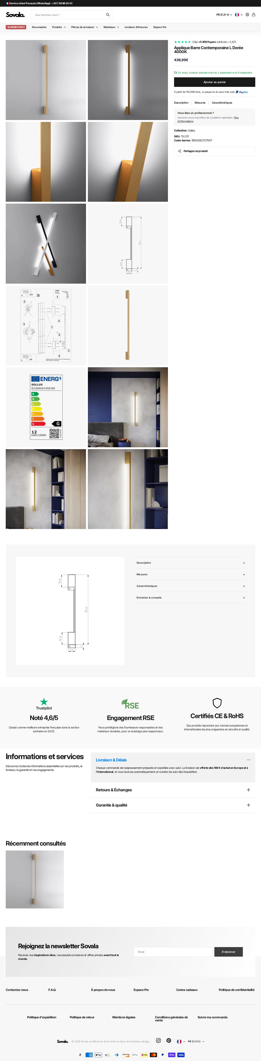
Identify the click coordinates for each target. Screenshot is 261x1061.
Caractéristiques (222, 102)
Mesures (200, 102)
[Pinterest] (168, 1040)
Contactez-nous (17, 990)
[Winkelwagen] (253, 14)
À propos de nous (103, 990)
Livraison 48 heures (136, 27)
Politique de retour (82, 1017)
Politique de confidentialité (236, 990)
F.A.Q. (52, 990)
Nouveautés (39, 27)
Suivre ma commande (212, 1017)
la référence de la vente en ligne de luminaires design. (119, 1041)
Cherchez (108, 14)
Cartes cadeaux (186, 990)
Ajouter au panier (214, 82)
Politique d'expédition (41, 1017)
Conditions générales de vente (171, 1018)
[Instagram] (158, 1040)
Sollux (184, 130)
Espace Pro (160, 27)
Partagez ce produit (196, 151)
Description (181, 102)
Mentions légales (123, 1017)
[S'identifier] (247, 14)
